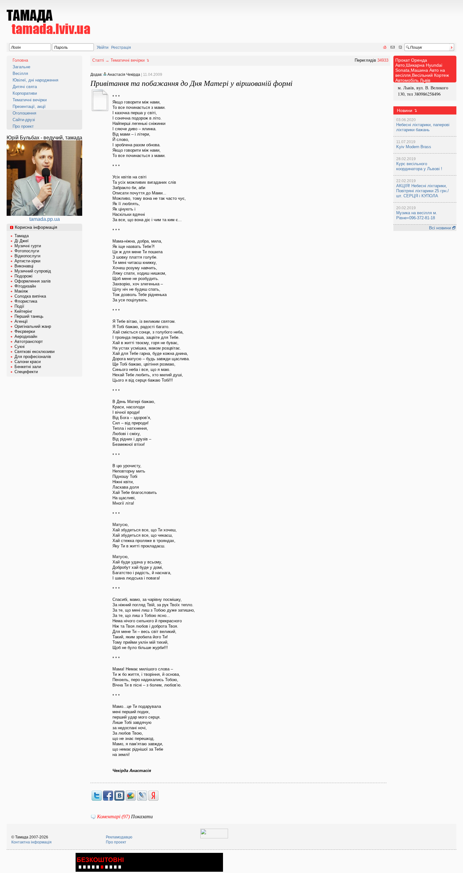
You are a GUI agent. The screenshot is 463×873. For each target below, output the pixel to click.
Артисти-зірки (27, 261)
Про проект (23, 126)
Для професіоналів (32, 356)
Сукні (19, 346)
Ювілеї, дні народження (35, 80)
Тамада (21, 235)
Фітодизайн (25, 286)
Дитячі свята (25, 86)
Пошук (416, 47)
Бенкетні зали (27, 366)
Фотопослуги (26, 251)
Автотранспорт (28, 341)
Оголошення (24, 113)
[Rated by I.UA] (214, 837)
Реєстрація (121, 47)
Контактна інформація (31, 842)
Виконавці (23, 266)
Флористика (25, 301)
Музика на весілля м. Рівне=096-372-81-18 (416, 215)
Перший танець (28, 316)
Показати (142, 816)
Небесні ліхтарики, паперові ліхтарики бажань (422, 127)
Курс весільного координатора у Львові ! (419, 166)
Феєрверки (24, 331)
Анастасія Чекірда (123, 74)
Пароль (61, 47)
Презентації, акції (29, 106)
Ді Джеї (21, 240)
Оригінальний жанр (32, 326)
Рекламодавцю (119, 837)
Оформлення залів (32, 281)
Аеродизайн (25, 336)
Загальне (21, 66)
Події (19, 306)
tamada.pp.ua (44, 219)
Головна (20, 60)
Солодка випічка (30, 296)
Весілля (20, 73)
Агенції (21, 321)
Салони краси (27, 361)
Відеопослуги (27, 256)
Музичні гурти (27, 245)
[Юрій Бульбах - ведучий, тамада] (44, 214)
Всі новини (440, 228)
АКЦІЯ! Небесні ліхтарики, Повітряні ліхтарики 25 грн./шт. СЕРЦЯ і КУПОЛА (422, 190)
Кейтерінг (23, 311)
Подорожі (23, 276)
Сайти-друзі (24, 119)
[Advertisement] (341, 17)
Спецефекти (26, 371)
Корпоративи (25, 93)
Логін (16, 47)
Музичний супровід (32, 271)
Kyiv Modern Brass (413, 146)
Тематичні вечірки (30, 100)
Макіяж (21, 291)
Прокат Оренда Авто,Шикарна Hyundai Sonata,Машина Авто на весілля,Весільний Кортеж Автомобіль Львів (422, 70)
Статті (98, 60)
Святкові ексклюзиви (34, 351)
